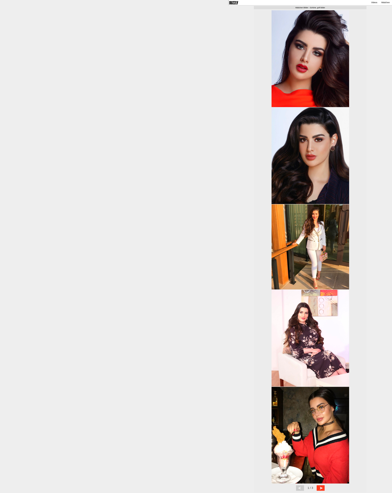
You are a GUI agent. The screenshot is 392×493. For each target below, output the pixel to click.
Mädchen (385, 2)
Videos (374, 2)
